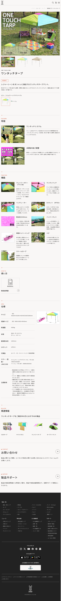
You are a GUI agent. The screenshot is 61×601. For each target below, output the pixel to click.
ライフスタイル (7, 514)
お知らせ (5, 524)
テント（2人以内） (37, 505)
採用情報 (51, 576)
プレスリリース (7, 531)
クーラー (34, 509)
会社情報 (44, 576)
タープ (43, 8)
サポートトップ (51, 521)
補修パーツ (49, 514)
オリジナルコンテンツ (23, 528)
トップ (33, 8)
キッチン (49, 509)
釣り (19, 514)
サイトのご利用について (20, 576)
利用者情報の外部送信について (33, 576)
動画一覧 (35, 526)
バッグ (48, 512)
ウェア (34, 512)
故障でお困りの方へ (53, 528)
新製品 (19, 505)
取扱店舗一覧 (51, 526)
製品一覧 (38, 8)
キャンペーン (21, 526)
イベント (5, 528)
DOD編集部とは (37, 528)
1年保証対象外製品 (52, 533)
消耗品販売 (50, 535)
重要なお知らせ (7, 526)
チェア (34, 507)
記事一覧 (35, 524)
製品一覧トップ (7, 505)
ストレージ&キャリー (23, 509)
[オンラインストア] (56, 3)
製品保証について (52, 531)
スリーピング (6, 509)
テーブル (20, 507)
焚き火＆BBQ (50, 507)
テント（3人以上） (51, 505)
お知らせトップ (7, 521)
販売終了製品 (51, 524)
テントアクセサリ (22, 512)
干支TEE (20, 531)
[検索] (53, 3)
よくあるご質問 (51, 538)
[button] (8, 62)
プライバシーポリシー (7, 576)
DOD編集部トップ (37, 521)
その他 (34, 514)
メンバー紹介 (36, 531)
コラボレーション (22, 524)
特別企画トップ (22, 521)
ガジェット (5, 512)
